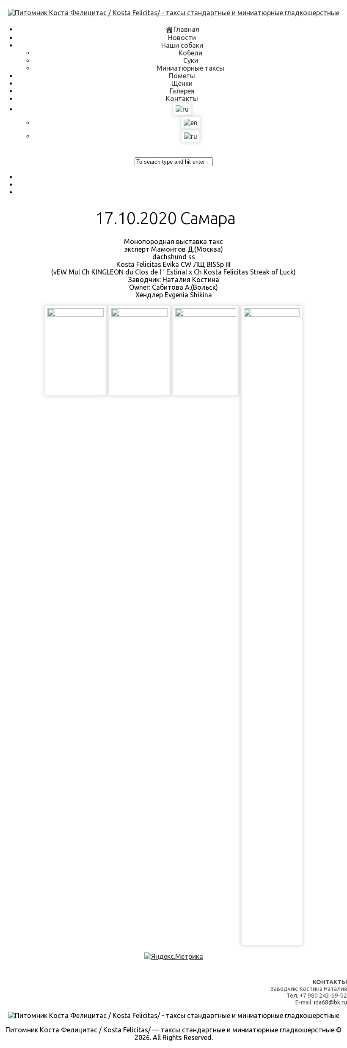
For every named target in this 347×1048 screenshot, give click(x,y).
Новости (182, 37)
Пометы (182, 76)
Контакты (182, 98)
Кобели (190, 53)
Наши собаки (182, 45)
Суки (190, 60)
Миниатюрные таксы (190, 68)
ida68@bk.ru (330, 1002)
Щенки (182, 83)
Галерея (182, 91)
